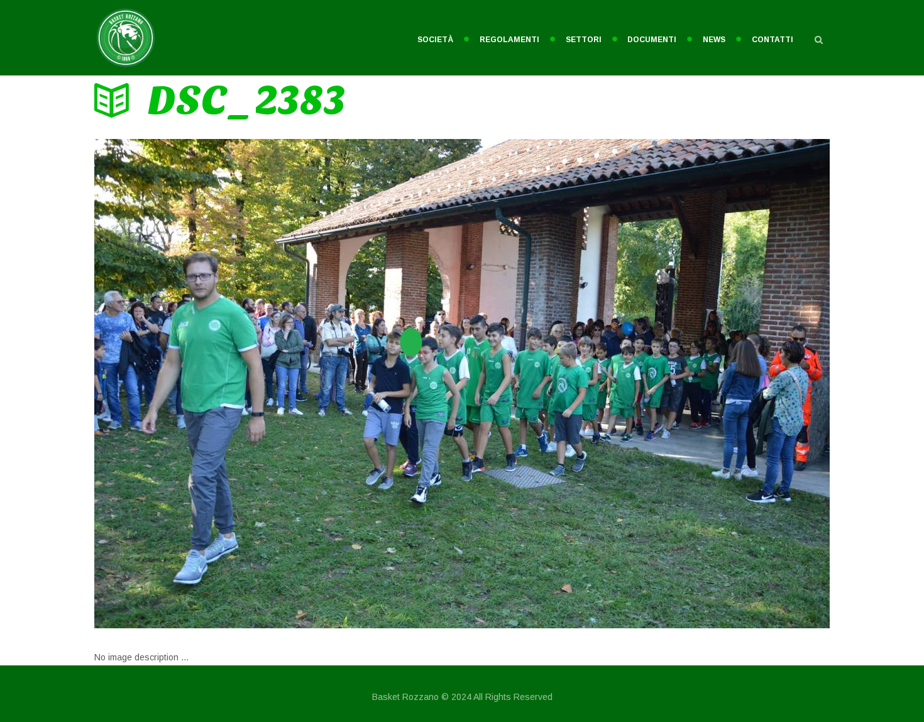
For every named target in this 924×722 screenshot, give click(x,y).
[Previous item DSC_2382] (278, 383)
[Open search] (818, 40)
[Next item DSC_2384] (646, 383)
